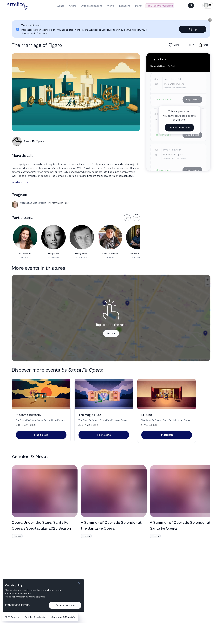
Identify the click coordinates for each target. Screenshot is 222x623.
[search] (191, 5)
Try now (111, 333)
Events (60, 5)
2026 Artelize (12, 617)
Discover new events (179, 127)
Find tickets (41, 434)
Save (176, 45)
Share (206, 45)
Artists (73, 5)
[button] (27, 182)
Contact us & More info (63, 617)
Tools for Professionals (159, 5)
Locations (124, 5)
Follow (191, 45)
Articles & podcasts (35, 617)
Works (110, 5)
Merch (138, 5)
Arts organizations (91, 5)
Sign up (193, 29)
